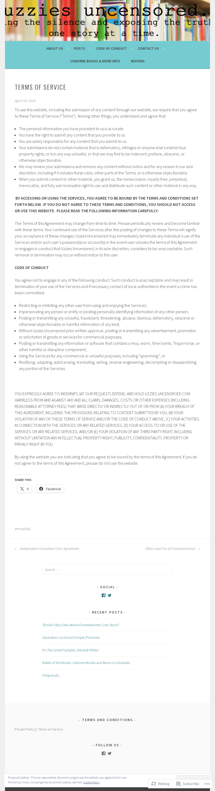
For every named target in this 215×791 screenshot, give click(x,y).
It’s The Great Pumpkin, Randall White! (70, 650)
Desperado (50, 675)
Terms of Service (50, 729)
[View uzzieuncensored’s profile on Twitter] (110, 595)
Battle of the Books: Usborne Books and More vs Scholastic (86, 662)
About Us (54, 48)
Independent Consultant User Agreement (49, 549)
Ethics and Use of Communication (171, 549)
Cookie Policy (91, 782)
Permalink (22, 529)
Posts (79, 48)
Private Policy (25, 729)
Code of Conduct (111, 48)
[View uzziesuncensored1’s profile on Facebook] (103, 595)
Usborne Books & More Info (95, 61)
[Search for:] (107, 569)
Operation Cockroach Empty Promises (71, 637)
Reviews (138, 61)
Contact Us (148, 48)
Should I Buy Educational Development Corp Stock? (80, 624)
